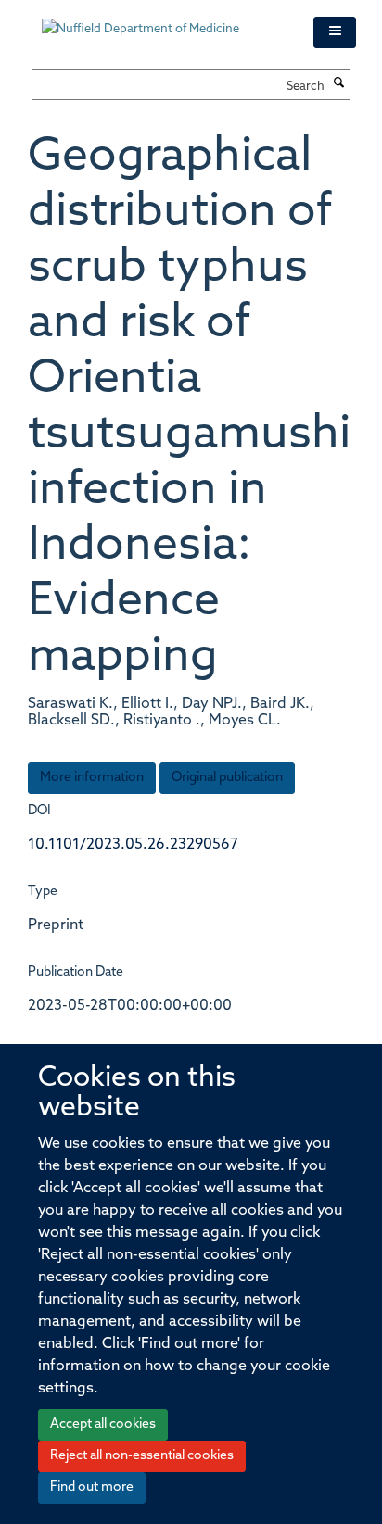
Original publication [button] (227, 778)
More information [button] (92, 778)
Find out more (92, 1487)
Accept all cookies (103, 1424)
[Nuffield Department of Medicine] (164, 20)
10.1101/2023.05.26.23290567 (133, 845)
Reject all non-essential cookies (142, 1456)
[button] (334, 32)
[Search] (339, 84)
